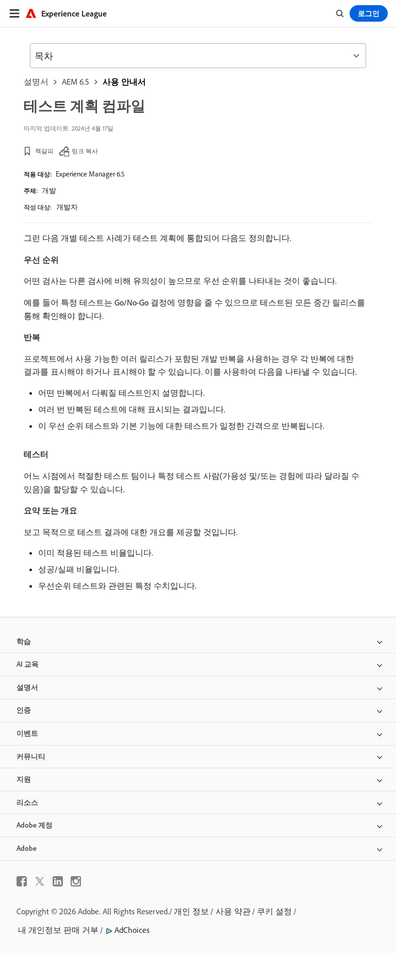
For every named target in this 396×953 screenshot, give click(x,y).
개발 (49, 190)
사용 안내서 (124, 81)
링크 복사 (85, 151)
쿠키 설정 (274, 911)
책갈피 (44, 151)
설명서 (36, 81)
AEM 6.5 (75, 81)
